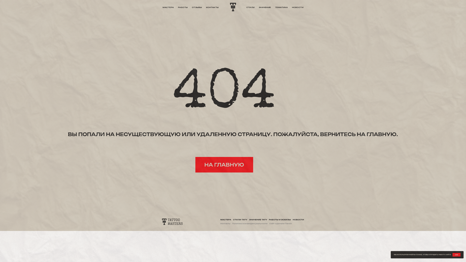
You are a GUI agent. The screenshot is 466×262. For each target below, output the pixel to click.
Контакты (212, 7)
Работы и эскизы (280, 220)
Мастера (168, 7)
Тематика (281, 7)
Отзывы (197, 7)
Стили (250, 7)
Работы (183, 7)
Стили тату (240, 220)
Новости (298, 7)
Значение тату (258, 220)
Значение (265, 7)
